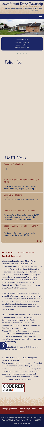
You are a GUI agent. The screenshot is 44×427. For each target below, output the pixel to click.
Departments (12, 409)
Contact (22, 411)
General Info (23, 409)
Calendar (32, 409)
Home (3, 409)
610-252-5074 (37, 10)
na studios (26, 423)
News (40, 409)
